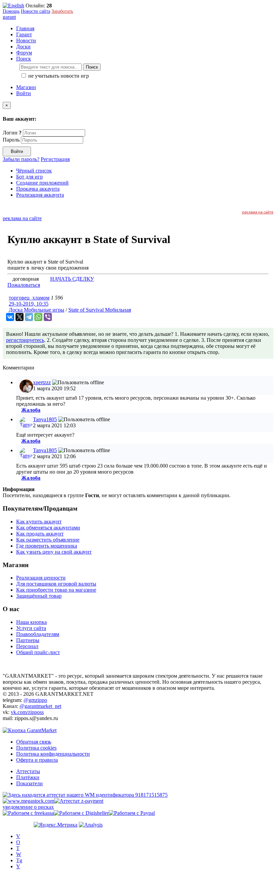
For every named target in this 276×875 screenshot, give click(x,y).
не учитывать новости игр (58, 76)
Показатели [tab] (29, 783)
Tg (19, 860)
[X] (19, 317)
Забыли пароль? (21, 159)
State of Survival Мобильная (99, 310)
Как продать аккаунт (40, 533)
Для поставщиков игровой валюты (56, 584)
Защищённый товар (39, 596)
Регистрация (55, 159)
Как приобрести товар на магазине (56, 590)
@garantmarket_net (40, 706)
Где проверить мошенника (46, 546)
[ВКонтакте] (10, 317)
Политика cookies (36, 748)
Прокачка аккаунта (38, 189)
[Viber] (48, 317)
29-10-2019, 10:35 (28, 304)
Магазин (26, 87)
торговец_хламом (29, 298)
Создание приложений (42, 183)
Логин (12, 132)
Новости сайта (35, 11)
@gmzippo (35, 700)
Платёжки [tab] (27, 777)
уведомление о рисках (28, 807)
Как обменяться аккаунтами (48, 527)
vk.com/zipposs (27, 712)
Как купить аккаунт (39, 521)
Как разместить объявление (47, 540)
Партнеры (27, 640)
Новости (26, 40)
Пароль (11, 140)
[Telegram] (29, 317)
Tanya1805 (45, 419)
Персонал (27, 646)
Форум (24, 52)
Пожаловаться (23, 285)
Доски (23, 46)
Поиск (92, 67)
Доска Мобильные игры (36, 310)
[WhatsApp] (38, 317)
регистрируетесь (25, 340)
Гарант (24, 34)
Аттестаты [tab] (28, 771)
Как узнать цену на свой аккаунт (54, 552)
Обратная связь (33, 742)
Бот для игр (29, 177)
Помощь (11, 11)
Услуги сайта (31, 628)
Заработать (62, 11)
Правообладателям (37, 634)
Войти (23, 93)
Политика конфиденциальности (53, 754)
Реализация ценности (41, 578)
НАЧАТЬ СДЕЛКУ (72, 279)
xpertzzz (42, 382)
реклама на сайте (257, 211)
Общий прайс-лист (38, 652)
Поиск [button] (23, 59)
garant (9, 17)
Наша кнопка (31, 622)
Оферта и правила (37, 760)
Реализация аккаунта (40, 195)
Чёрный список (34, 170)
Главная (25, 28)
